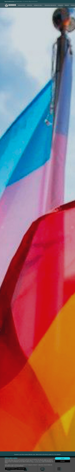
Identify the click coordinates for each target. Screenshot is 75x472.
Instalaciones (21, 5)
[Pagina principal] (10, 5)
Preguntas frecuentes (50, 5)
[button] (5, 227)
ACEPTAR (62, 458)
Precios (67, 5)
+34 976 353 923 (34, 1)
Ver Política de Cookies (20, 468)
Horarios (60, 5)
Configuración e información (10, 468)
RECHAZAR (63, 461)
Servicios (29, 5)
